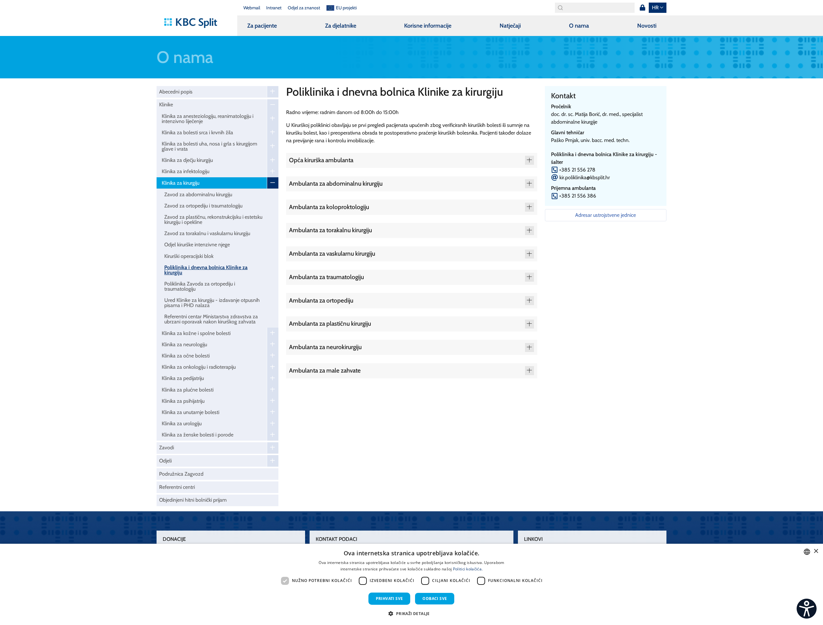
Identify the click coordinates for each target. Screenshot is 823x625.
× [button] (815, 551)
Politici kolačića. (468, 569)
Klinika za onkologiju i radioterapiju (199, 367)
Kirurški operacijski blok (188, 256)
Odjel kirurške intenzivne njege (197, 245)
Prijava (642, 8)
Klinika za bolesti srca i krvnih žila (197, 132)
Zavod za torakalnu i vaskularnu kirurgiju (207, 233)
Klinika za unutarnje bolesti (190, 412)
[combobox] (807, 552)
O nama (579, 25)
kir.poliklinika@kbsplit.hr (584, 177)
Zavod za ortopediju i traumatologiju (203, 206)
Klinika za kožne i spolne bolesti (196, 333)
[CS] (807, 609)
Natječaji (510, 25)
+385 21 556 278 (577, 170)
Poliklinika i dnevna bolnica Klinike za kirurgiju (206, 270)
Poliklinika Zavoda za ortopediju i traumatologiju (199, 286)
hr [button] (655, 7)
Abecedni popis (176, 92)
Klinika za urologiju (182, 423)
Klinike (166, 104)
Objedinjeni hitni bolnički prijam (193, 500)
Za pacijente (262, 25)
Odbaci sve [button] (434, 598)
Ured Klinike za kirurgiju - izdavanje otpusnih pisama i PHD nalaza (212, 302)
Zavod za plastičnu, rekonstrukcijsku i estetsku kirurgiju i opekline (213, 219)
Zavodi (166, 448)
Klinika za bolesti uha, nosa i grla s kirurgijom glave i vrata (209, 146)
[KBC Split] (194, 23)
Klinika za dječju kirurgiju (187, 160)
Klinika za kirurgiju (180, 183)
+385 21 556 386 (577, 196)
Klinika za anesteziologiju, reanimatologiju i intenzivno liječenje (207, 118)
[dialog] (411, 584)
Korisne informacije (427, 25)
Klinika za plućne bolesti (187, 390)
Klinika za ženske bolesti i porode (197, 435)
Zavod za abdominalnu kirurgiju (198, 194)
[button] (411, 613)
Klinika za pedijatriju (183, 378)
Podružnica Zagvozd (181, 474)
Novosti (646, 25)
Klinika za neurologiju (184, 344)
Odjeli (165, 461)
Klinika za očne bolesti (186, 356)
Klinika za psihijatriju (183, 401)
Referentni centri (177, 487)
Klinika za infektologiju (185, 171)
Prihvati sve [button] (389, 598)
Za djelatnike (340, 25)
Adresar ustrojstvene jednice (605, 215)
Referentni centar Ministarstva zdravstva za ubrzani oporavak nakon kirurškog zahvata (211, 319)
